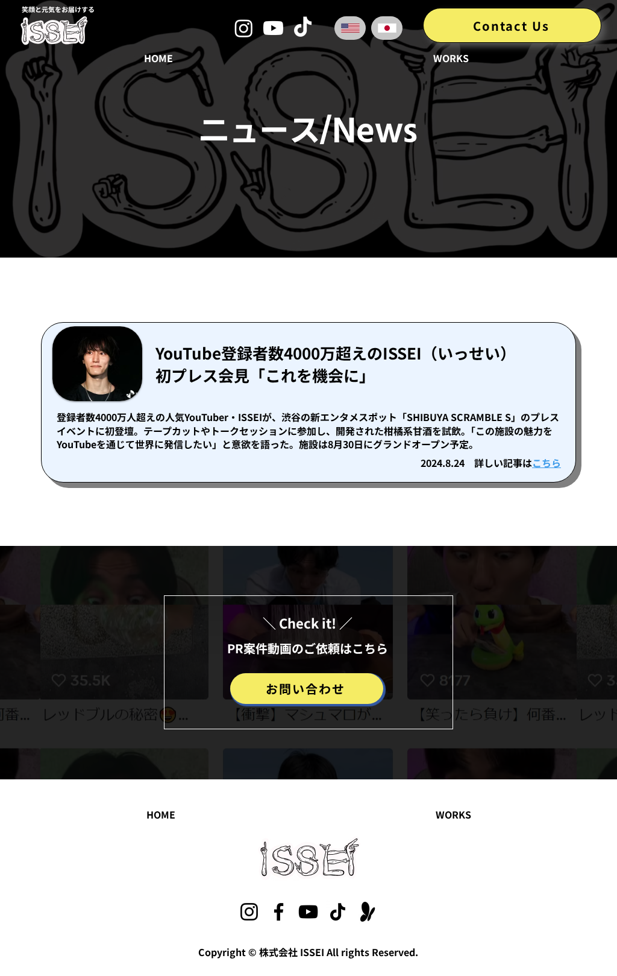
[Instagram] (243, 28)
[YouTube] (308, 912)
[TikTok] (303, 28)
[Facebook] (278, 912)
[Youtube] (273, 28)
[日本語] (386, 28)
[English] (350, 28)
